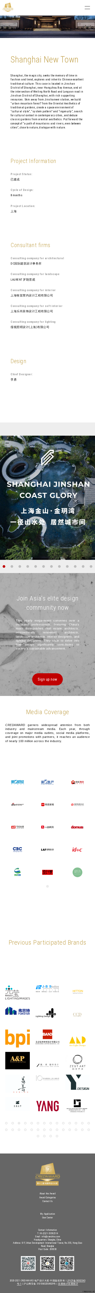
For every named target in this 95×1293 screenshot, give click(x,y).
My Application (47, 1214)
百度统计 (63, 1283)
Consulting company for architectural (37, 258)
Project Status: (21, 174)
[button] (4, 566)
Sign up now (47, 679)
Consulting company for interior (33, 290)
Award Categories (47, 1197)
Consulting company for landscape (35, 274)
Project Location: (23, 206)
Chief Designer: (22, 374)
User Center (47, 1217)
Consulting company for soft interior (37, 306)
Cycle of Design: (22, 190)
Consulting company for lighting (33, 322)
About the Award (48, 1193)
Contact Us (47, 1201)
